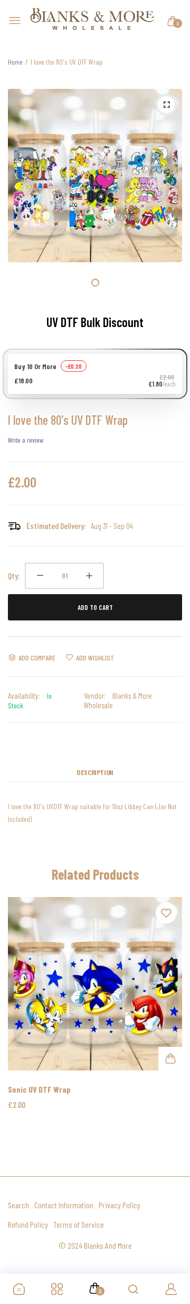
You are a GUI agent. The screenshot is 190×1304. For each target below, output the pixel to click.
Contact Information (63, 1205)
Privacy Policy (119, 1205)
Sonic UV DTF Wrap (39, 1089)
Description (95, 772)
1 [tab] (95, 283)
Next (170, 1015)
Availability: (24, 695)
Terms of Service (78, 1224)
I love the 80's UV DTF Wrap (68, 419)
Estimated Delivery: (56, 526)
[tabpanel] (95, 175)
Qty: (14, 575)
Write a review (25, 440)
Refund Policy (28, 1224)
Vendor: (95, 695)
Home (15, 61)
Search (18, 1205)
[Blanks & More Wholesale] (92, 20)
